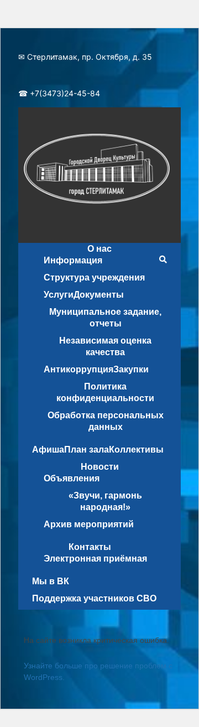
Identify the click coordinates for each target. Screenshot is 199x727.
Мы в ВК (50, 581)
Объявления (72, 478)
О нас (99, 248)
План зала (86, 449)
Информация (73, 260)
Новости (100, 466)
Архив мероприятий (89, 524)
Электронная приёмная (95, 558)
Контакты (90, 547)
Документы (99, 294)
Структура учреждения (94, 277)
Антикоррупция (78, 369)
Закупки (131, 369)
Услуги (59, 294)
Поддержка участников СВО (94, 598)
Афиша (48, 449)
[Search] (163, 259)
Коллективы (136, 449)
